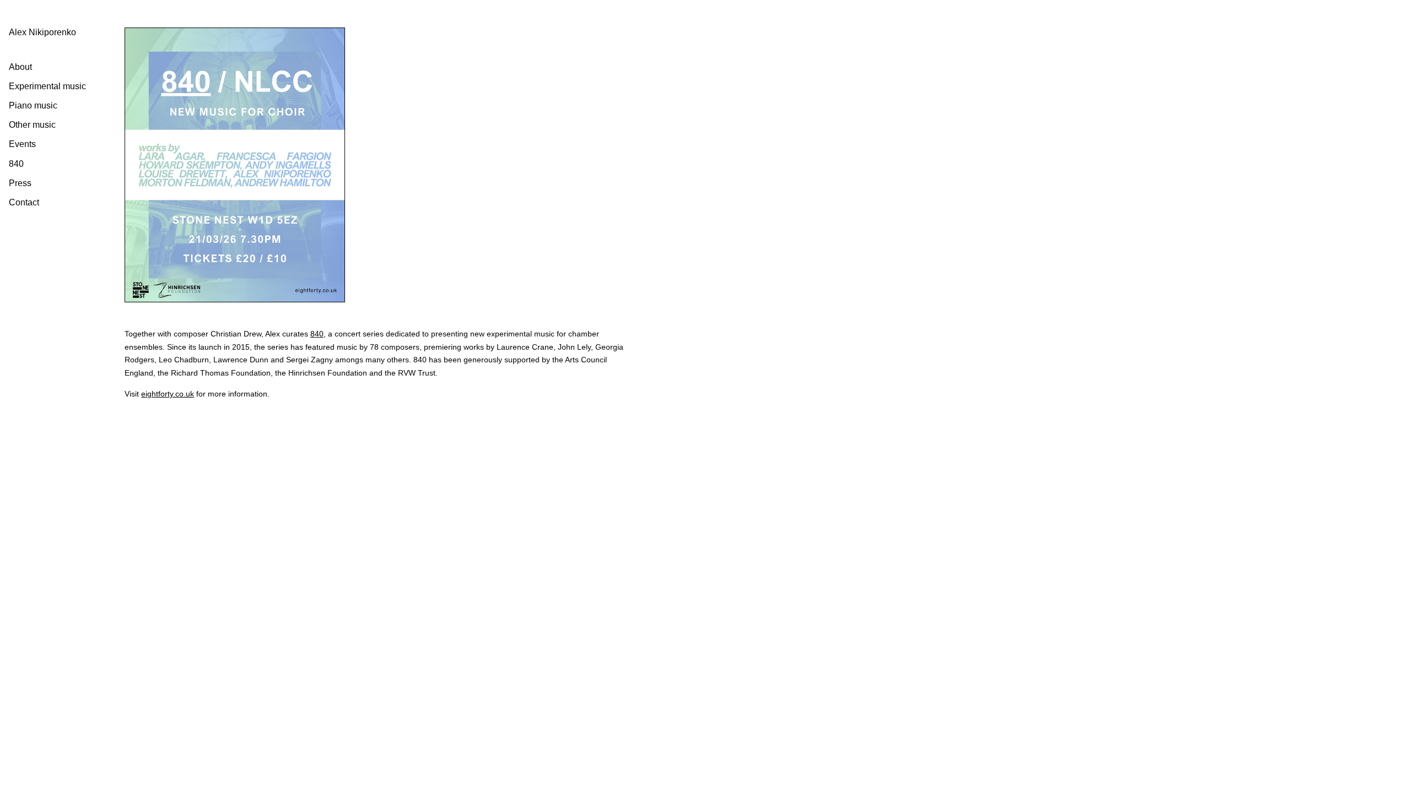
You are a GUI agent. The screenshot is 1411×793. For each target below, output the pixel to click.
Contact (24, 202)
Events (22, 144)
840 (16, 164)
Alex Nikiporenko (42, 32)
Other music (32, 124)
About (20, 67)
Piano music (33, 105)
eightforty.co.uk (167, 393)
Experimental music (47, 86)
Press (20, 183)
